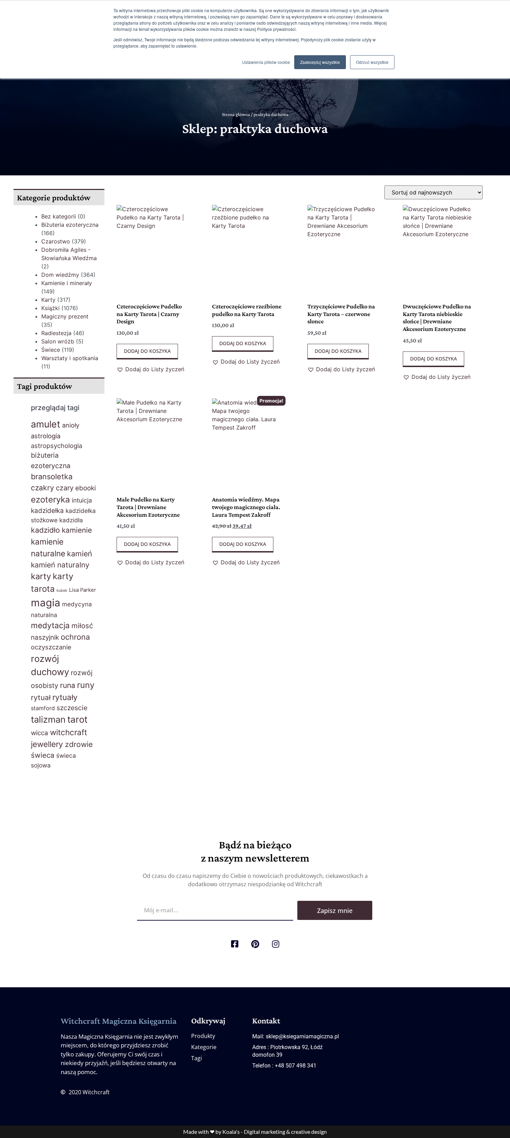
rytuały (65, 697)
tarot (77, 719)
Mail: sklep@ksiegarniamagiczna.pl (295, 1036)
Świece (50, 349)
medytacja (50, 625)
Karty (48, 299)
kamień (79, 553)
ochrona (75, 636)
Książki (50, 308)
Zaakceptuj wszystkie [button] (320, 62)
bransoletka (52, 476)
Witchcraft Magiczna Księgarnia (119, 1020)
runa (67, 685)
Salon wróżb (57, 341)
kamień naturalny (60, 564)
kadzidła (71, 520)
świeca (42, 755)
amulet (45, 424)
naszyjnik (45, 637)
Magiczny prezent (64, 316)
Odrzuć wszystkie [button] (372, 62)
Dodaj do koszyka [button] (147, 351)
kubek (62, 590)
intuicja (82, 500)
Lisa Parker (82, 590)
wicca (39, 733)
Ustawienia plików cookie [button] (266, 62)
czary (65, 488)
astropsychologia (56, 445)
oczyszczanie (51, 647)
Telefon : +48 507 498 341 (284, 1065)
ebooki (85, 488)
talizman (48, 719)
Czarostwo (55, 241)
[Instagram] (275, 944)
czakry (42, 487)
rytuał (41, 697)
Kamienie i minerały (66, 283)
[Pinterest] (255, 944)
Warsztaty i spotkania (69, 358)
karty (41, 576)
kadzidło (45, 530)
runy (85, 685)
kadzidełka (47, 511)
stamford (43, 708)
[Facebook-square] (234, 944)
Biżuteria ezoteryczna (70, 224)
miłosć (82, 625)
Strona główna (236, 114)
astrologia (45, 436)
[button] (150, 369)
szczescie (72, 708)
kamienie (77, 530)
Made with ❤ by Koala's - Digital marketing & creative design (255, 1131)
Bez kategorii (58, 216)
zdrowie (79, 744)
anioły (70, 425)
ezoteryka (50, 500)
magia (45, 603)
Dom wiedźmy (60, 274)
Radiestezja (56, 333)
